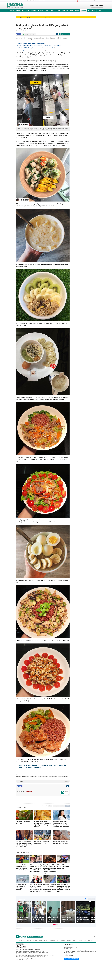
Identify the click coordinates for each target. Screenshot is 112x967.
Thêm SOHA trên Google (30, 34)
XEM (67, 806)
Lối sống (35, 17)
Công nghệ (93, 10)
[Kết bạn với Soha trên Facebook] (63, 792)
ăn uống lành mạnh (43, 776)
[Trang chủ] (15, 5)
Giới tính (72, 17)
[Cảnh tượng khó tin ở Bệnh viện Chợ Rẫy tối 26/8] (42, 835)
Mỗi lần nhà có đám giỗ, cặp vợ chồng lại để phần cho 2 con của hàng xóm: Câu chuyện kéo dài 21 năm (49, 888)
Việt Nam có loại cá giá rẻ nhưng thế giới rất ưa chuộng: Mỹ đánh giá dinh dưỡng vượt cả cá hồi (42, 824)
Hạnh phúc (18, 10)
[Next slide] (92, 913)
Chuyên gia (28, 17)
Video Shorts (21, 899)
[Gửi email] (57, 34)
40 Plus (47, 10)
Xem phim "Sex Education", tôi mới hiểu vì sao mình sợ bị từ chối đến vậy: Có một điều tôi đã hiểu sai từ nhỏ (24, 844)
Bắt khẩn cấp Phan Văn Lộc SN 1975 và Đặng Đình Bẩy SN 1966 (24, 917)
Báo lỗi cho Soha (65, 34)
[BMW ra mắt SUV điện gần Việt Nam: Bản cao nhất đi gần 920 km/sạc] (83, 912)
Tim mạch (57, 17)
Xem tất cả (91, 899)
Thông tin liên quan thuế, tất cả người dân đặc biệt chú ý (63, 866)
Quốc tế (52, 10)
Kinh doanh (33, 10)
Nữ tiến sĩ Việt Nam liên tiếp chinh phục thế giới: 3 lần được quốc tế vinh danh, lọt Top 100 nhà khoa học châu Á (61, 824)
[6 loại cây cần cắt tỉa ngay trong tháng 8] (24, 815)
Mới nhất (12, 10)
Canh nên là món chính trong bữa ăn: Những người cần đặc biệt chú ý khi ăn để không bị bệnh (42, 766)
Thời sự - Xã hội (27, 940)
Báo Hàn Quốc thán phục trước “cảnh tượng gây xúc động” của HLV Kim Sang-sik (22, 867)
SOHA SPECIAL (42, 0)
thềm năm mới (25, 776)
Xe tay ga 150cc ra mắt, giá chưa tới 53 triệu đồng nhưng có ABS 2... (68, 917)
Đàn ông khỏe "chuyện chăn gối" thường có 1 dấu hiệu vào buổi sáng (61, 843)
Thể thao (58, 10)
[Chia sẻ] (18, 34)
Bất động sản (41, 10)
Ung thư (50, 17)
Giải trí (71, 10)
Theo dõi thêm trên (80, 899)
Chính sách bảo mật (68, 955)
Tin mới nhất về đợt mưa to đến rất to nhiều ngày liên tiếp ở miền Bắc (22, 887)
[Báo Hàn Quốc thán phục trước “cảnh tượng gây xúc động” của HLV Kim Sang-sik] (22, 859)
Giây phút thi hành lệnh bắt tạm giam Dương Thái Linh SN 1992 (53, 917)
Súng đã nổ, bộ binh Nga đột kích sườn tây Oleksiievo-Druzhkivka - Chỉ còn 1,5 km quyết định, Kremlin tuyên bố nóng (49, 869)
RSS (92, 940)
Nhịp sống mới (65, 10)
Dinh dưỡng (43, 17)
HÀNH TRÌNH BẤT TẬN (31, 0)
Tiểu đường (64, 17)
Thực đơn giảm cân (63, 776)
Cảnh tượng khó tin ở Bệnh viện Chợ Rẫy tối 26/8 (41, 842)
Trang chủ (21, 940)
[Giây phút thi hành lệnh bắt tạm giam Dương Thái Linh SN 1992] (53, 912)
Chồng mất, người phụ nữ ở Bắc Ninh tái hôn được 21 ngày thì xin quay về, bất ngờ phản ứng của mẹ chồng (36, 868)
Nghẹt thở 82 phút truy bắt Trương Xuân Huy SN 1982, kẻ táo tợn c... (39, 917)
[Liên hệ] (67, 786)
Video (85, 940)
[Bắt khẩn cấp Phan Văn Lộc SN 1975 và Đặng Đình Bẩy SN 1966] (24, 912)
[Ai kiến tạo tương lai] (96, 6)
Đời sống (99, 10)
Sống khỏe (83, 10)
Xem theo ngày (43, 806)
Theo (43, 781)
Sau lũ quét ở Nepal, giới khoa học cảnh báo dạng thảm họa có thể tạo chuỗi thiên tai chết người (63, 888)
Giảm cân (37, 50)
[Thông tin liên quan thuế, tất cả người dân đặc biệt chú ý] (63, 859)
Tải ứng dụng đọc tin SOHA (36, 936)
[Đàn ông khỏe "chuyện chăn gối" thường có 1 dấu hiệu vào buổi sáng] (61, 835)
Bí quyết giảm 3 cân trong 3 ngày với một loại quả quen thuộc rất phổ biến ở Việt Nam (39, 45)
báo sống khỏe (23, 50)
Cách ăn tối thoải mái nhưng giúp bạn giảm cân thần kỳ (31, 43)
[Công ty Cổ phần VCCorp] (36, 945)
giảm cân (57, 135)
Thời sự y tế (20, 17)
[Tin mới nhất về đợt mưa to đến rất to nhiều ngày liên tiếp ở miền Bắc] (22, 879)
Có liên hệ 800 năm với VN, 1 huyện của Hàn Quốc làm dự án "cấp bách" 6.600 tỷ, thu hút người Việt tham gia (36, 888)
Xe (88, 10)
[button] (54, 924)
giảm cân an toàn (53, 776)
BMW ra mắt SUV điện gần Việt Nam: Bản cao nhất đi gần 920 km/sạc (83, 917)
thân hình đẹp (34, 776)
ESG (23, 10)
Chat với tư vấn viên (72, 958)
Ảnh (89, 940)
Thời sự (27, 10)
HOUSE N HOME (20, 0)
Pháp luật (77, 10)
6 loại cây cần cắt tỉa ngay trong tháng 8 (23, 822)
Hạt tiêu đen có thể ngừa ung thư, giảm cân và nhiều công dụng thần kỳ (35, 47)
